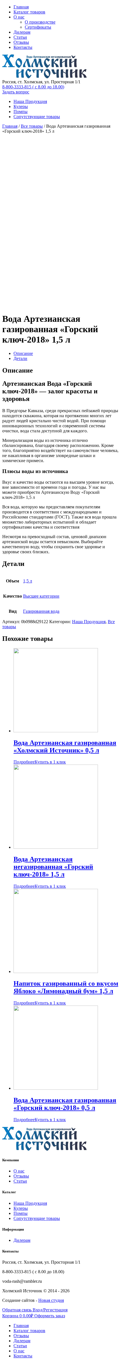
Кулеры (21, 106)
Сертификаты (38, 27)
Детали (20, 358)
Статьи (20, 37)
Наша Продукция (30, 101)
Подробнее (24, 761)
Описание (23, 353)
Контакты (23, 47)
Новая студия (51, 1300)
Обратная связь (17, 1309)
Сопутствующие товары (37, 116)
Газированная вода (41, 611)
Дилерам (22, 32)
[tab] (66, 353)
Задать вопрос (15, 92)
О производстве (40, 22)
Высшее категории (41, 596)
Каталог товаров (29, 12)
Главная (21, 6)
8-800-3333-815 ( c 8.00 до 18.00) (33, 86)
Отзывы (21, 42)
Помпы (21, 111)
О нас (19, 17)
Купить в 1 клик (50, 761)
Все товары (32, 126)
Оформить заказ (49, 1315)
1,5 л (27, 581)
